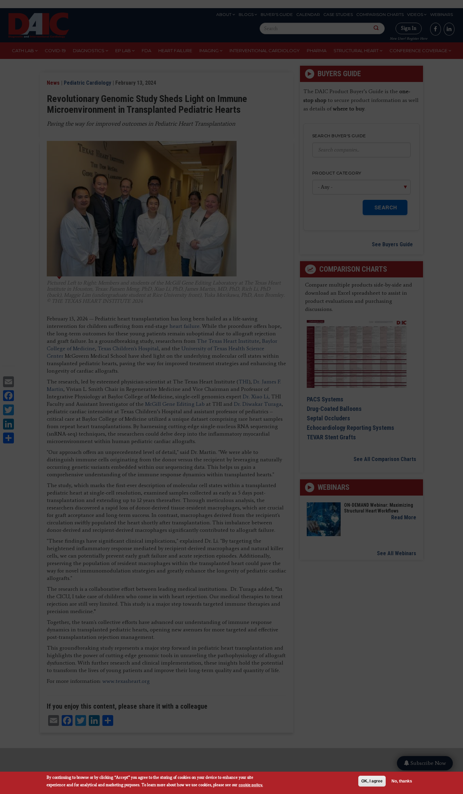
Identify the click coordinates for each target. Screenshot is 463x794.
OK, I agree (372, 781)
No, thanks (401, 781)
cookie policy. (251, 784)
